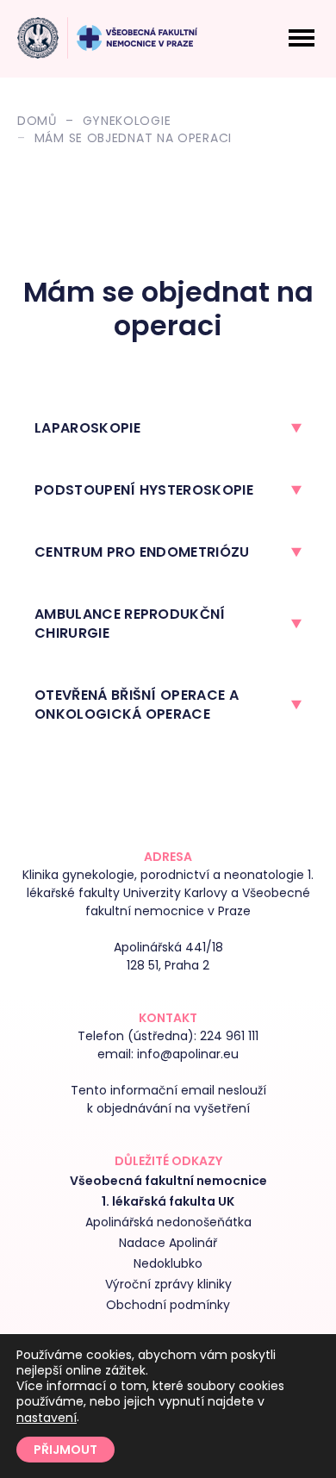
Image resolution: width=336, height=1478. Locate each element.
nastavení (46, 1417)
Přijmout (65, 1449)
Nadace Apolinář (168, 1242)
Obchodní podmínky (168, 1304)
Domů (37, 120)
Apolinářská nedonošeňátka (168, 1222)
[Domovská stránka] (38, 38)
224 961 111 (229, 1036)
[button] (168, 428)
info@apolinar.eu (188, 1054)
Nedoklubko (168, 1263)
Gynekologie (127, 120)
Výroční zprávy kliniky (168, 1284)
